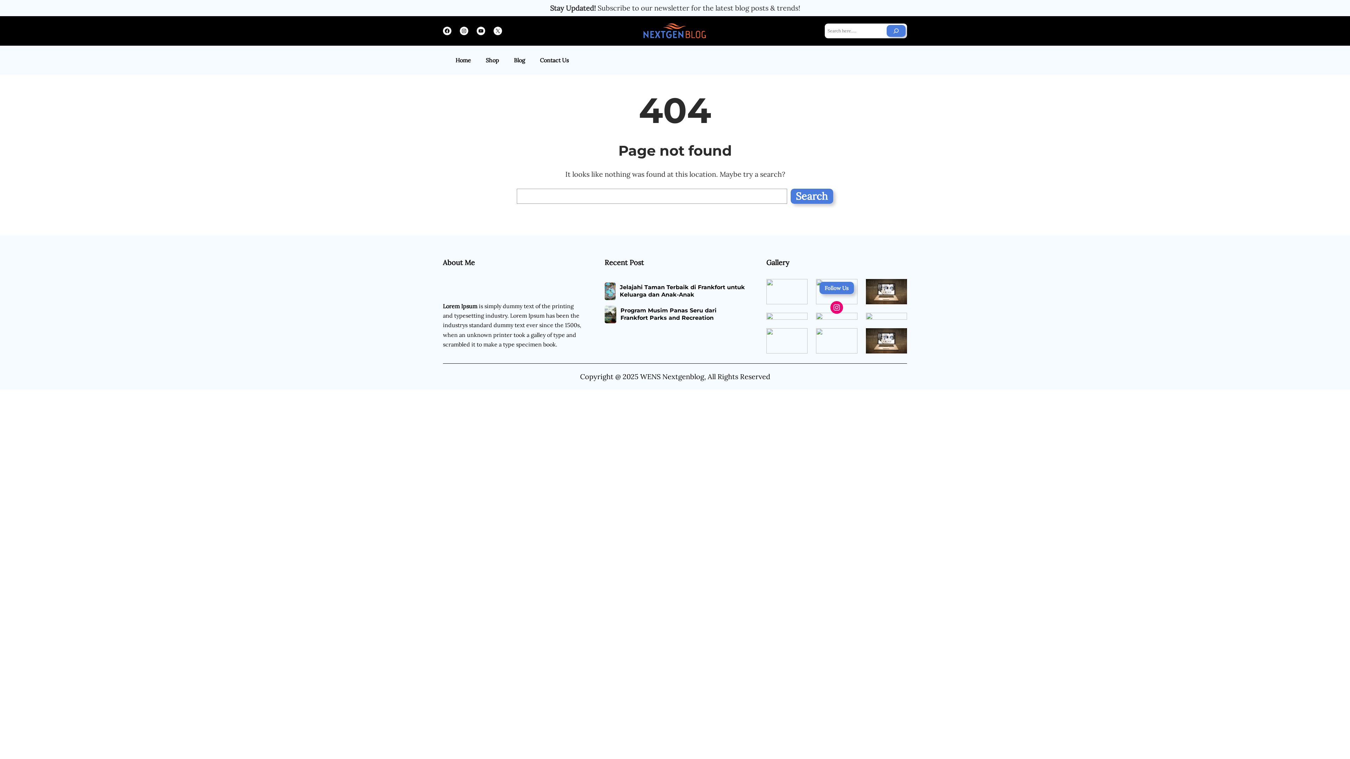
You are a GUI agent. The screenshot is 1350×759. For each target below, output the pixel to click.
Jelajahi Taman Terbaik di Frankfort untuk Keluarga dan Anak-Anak (682, 291)
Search (812, 195)
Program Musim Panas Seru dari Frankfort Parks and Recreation (668, 314)
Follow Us (837, 288)
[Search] (896, 31)
